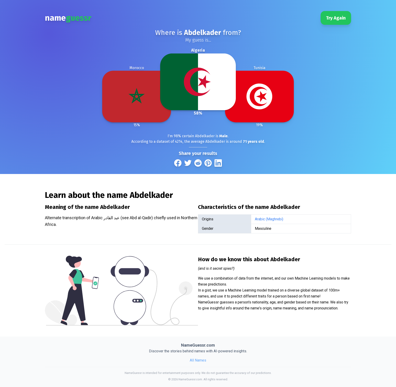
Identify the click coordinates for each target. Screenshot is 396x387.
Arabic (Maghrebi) (269, 219)
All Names (198, 360)
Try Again (336, 18)
